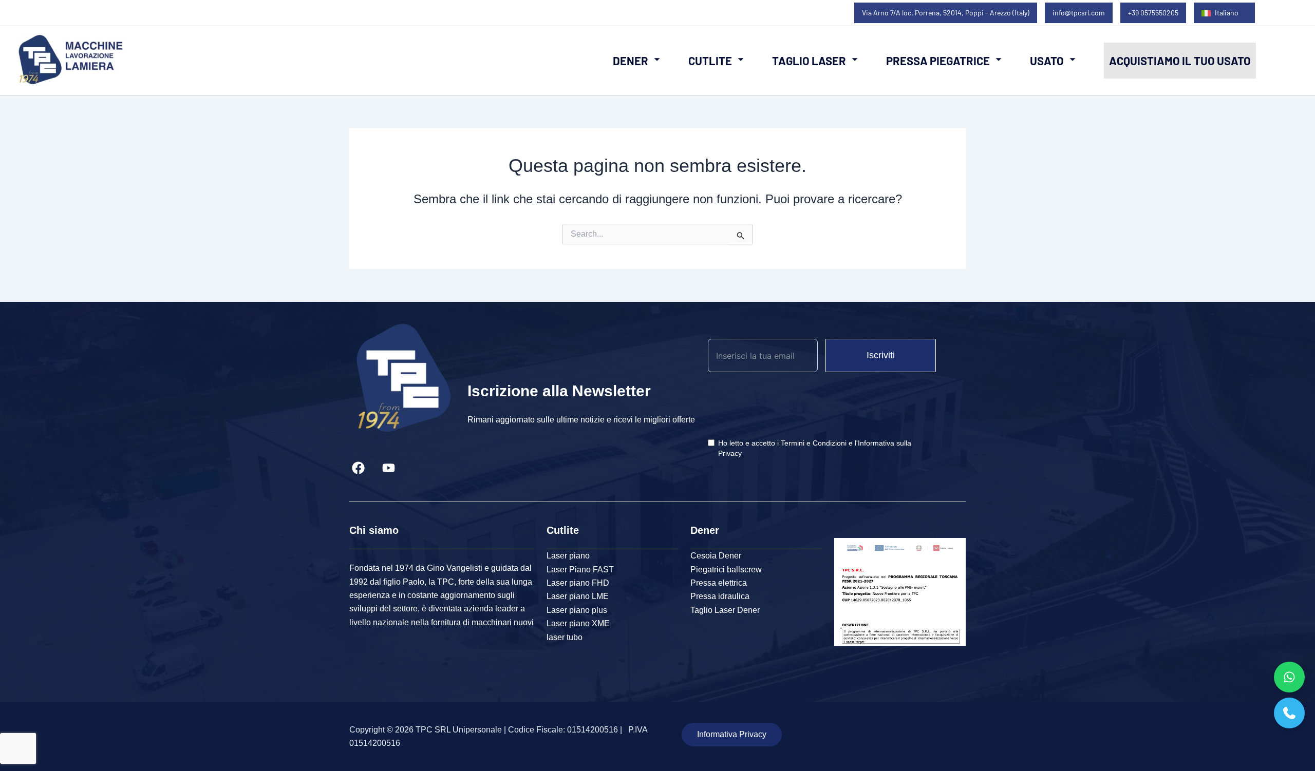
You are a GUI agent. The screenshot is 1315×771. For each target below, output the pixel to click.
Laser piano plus (577, 610)
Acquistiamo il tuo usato (1180, 60)
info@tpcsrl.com (1079, 12)
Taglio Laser (809, 60)
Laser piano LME (578, 596)
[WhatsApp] (1289, 677)
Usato (1047, 60)
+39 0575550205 (1153, 12)
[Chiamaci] (1289, 713)
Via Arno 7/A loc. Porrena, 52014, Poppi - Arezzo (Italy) (945, 12)
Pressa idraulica (719, 596)
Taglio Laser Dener (725, 610)
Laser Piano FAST (580, 569)
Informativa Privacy (731, 734)
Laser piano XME (578, 623)
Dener (630, 60)
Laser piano (568, 555)
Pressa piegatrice (938, 60)
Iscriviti (881, 355)
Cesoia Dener (715, 555)
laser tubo (565, 637)
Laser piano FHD (578, 583)
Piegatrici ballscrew (726, 569)
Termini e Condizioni (814, 443)
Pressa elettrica (718, 583)
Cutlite (710, 60)
